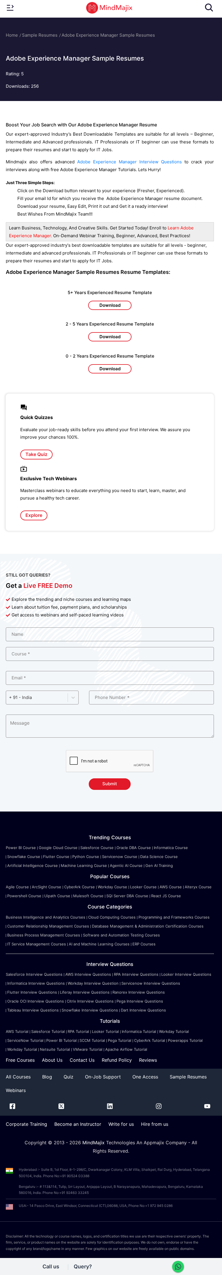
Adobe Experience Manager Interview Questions (129, 161)
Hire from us (154, 1124)
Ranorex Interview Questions (138, 992)
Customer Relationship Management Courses (48, 926)
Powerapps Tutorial (185, 1040)
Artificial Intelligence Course (32, 865)
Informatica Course (171, 847)
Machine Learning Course (84, 865)
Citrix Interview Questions (90, 1001)
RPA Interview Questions (136, 974)
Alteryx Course (198, 887)
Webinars (16, 1090)
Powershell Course (24, 895)
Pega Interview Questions (139, 1001)
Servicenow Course (119, 856)
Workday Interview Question (93, 983)
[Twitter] (61, 1107)
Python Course (85, 856)
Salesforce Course (97, 847)
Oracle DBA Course (133, 847)
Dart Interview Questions (143, 1010)
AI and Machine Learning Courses (99, 944)
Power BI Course (21, 847)
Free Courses (20, 1060)
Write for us (121, 1124)
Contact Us (82, 1060)
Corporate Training (26, 1124)
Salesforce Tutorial (48, 1031)
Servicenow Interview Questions (150, 983)
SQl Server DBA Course (127, 895)
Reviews (148, 1060)
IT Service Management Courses (36, 944)
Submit (109, 783)
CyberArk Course (79, 887)
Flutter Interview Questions (32, 992)
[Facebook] (12, 1107)
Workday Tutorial (174, 1031)
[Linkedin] (110, 1107)
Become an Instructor (77, 1124)
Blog (47, 1077)
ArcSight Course (46, 887)
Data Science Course (159, 856)
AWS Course (171, 887)
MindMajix (94, 1142)
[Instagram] (159, 1107)
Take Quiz (36, 454)
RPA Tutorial (78, 1031)
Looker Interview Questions (186, 974)
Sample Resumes (40, 35)
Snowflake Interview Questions (90, 1010)
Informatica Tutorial (139, 1031)
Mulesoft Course (88, 895)
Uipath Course (57, 895)
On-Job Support (103, 1077)
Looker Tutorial (105, 1031)
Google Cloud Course (58, 847)
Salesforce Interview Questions (34, 974)
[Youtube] (207, 1107)
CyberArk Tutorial (149, 1040)
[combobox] (9, 697)
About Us (52, 1060)
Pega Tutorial (119, 1040)
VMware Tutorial (87, 1049)
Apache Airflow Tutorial (126, 1049)
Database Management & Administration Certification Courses (148, 926)
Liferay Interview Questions (85, 992)
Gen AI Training (159, 865)
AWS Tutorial (17, 1031)
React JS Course (166, 895)
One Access (145, 1077)
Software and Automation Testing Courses (121, 935)
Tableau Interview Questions (33, 1010)
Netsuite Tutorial (55, 1049)
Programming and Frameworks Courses (174, 917)
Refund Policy (117, 1060)
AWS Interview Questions (88, 974)
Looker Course (143, 887)
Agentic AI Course (126, 865)
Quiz (68, 1077)
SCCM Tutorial (92, 1040)
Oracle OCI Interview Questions (35, 1001)
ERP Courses (144, 944)
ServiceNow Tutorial (25, 1040)
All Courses (18, 1077)
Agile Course (17, 887)
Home (12, 35)
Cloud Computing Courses (112, 917)
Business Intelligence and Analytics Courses (45, 917)
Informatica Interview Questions (36, 983)
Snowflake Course (23, 856)
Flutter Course (56, 856)
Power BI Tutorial (61, 1040)
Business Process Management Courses (43, 935)
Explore (33, 515)
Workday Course (112, 887)
